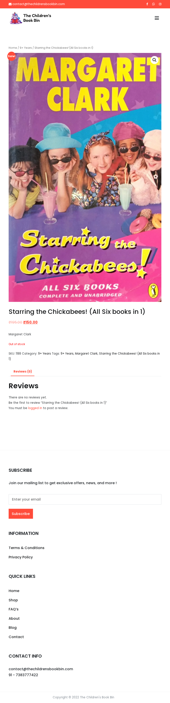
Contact (16, 636)
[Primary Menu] (157, 18)
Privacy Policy (21, 557)
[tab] (22, 371)
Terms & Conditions (26, 547)
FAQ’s (14, 609)
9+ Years (26, 48)
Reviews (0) (23, 371)
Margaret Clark (86, 354)
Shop (13, 600)
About (14, 618)
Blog (13, 627)
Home (13, 48)
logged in (35, 408)
